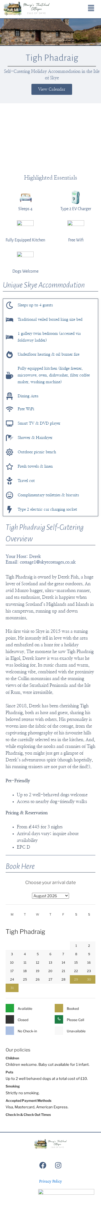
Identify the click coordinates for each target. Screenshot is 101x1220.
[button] (91, 8)
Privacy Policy (50, 1181)
